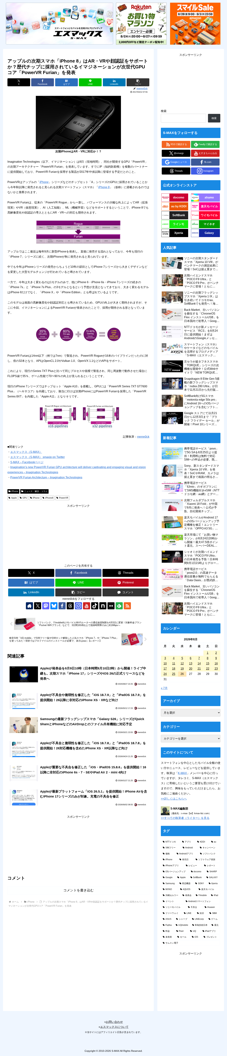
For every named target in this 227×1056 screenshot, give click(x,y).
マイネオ (209, 224)
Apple (14, 498)
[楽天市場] (141, 23)
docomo (178, 197)
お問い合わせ (114, 1021)
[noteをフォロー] (102, 605)
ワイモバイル (209, 215)
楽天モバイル (209, 206)
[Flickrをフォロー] (111, 605)
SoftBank (178, 215)
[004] (78, 416)
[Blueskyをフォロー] (53, 605)
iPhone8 (49, 498)
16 (216, 663)
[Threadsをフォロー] (70, 605)
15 (207, 663)
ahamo (209, 197)
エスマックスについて (114, 1026)
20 (190, 668)
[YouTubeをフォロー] (86, 605)
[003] (78, 334)
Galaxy (209, 232)
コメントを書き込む (78, 890)
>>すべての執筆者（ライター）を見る (185, 817)
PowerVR (63, 498)
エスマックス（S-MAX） (26, 451)
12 (182, 663)
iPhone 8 (104, 187)
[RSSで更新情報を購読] (127, 605)
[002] (78, 232)
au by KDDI (178, 206)
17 (165, 668)
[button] (138, 82)
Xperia (178, 232)
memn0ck (143, 436)
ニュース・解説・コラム (36, 491)
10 (165, 663)
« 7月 (164, 688)
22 (207, 668)
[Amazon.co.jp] (195, 23)
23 (216, 668)
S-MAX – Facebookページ (26, 462)
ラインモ (178, 224)
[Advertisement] (78, 533)
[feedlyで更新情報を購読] (119, 605)
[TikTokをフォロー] (94, 605)
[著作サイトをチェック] (29, 605)
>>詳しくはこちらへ (174, 798)
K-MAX (182, 773)
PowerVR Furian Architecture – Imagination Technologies (46, 477)
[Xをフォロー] (37, 605)
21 (199, 668)
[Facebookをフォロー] (62, 605)
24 (165, 673)
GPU (25, 498)
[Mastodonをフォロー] (45, 605)
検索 (164, 111)
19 (182, 668)
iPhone (44, 182)
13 (190, 663)
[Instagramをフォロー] (78, 605)
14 (199, 663)
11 (173, 663)
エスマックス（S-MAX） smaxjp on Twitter (37, 457)
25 (173, 673)
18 (173, 668)
